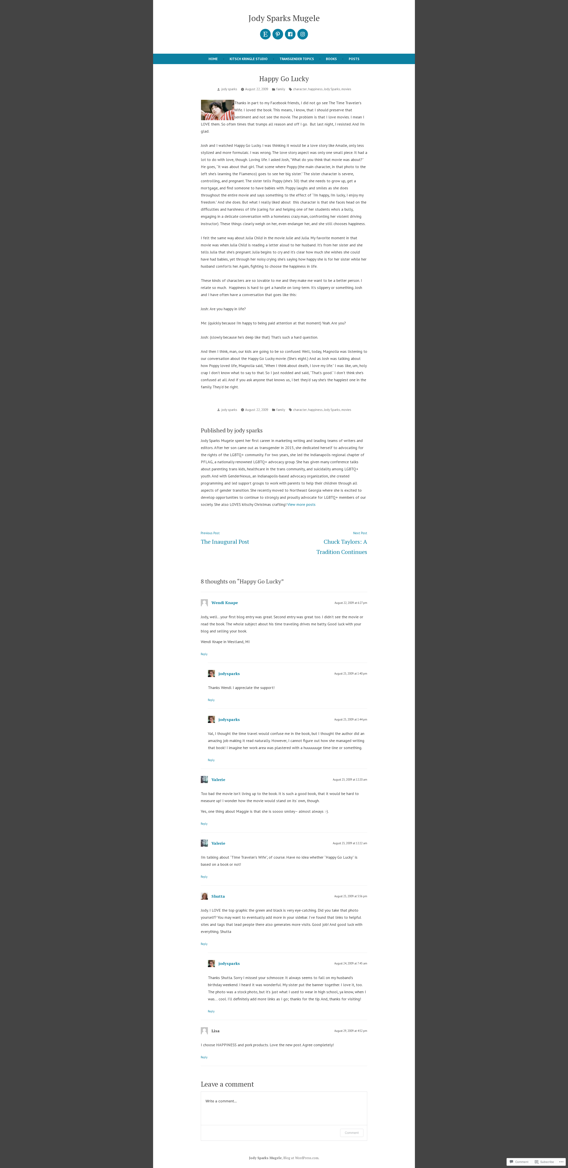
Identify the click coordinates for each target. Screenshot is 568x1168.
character (300, 89)
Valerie (218, 779)
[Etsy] (265, 34)
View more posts (301, 504)
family (280, 89)
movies (346, 89)
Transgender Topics (297, 59)
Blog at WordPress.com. (301, 1158)
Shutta (218, 896)
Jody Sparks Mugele (284, 18)
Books (331, 59)
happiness (315, 89)
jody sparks (229, 89)
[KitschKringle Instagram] (302, 34)
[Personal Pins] (277, 34)
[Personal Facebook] (290, 34)
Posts (354, 59)
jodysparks (229, 673)
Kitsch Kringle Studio (249, 59)
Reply (204, 654)
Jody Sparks (332, 89)
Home (213, 59)
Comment (352, 1133)
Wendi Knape (224, 602)
